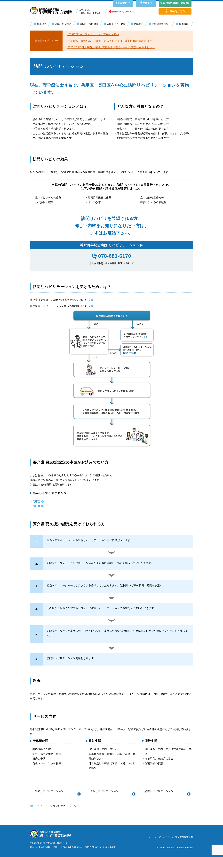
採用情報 (183, 24)
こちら (86, 299)
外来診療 (41, 24)
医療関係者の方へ (161, 24)
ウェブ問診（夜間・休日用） (175, 2)
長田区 (36, 506)
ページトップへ (207, 853)
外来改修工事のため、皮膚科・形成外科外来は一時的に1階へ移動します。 (111, 41)
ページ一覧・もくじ (159, 837)
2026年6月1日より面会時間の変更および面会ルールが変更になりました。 (111, 47)
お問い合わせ (123, 2)
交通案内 (147, 2)
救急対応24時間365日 (121, 11)
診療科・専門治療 (89, 24)
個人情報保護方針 (184, 837)
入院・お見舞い (63, 24)
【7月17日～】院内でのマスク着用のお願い (93, 34)
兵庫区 (36, 501)
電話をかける (177, 11)
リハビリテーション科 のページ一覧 (55, 805)
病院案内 (138, 24)
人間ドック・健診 (116, 24)
